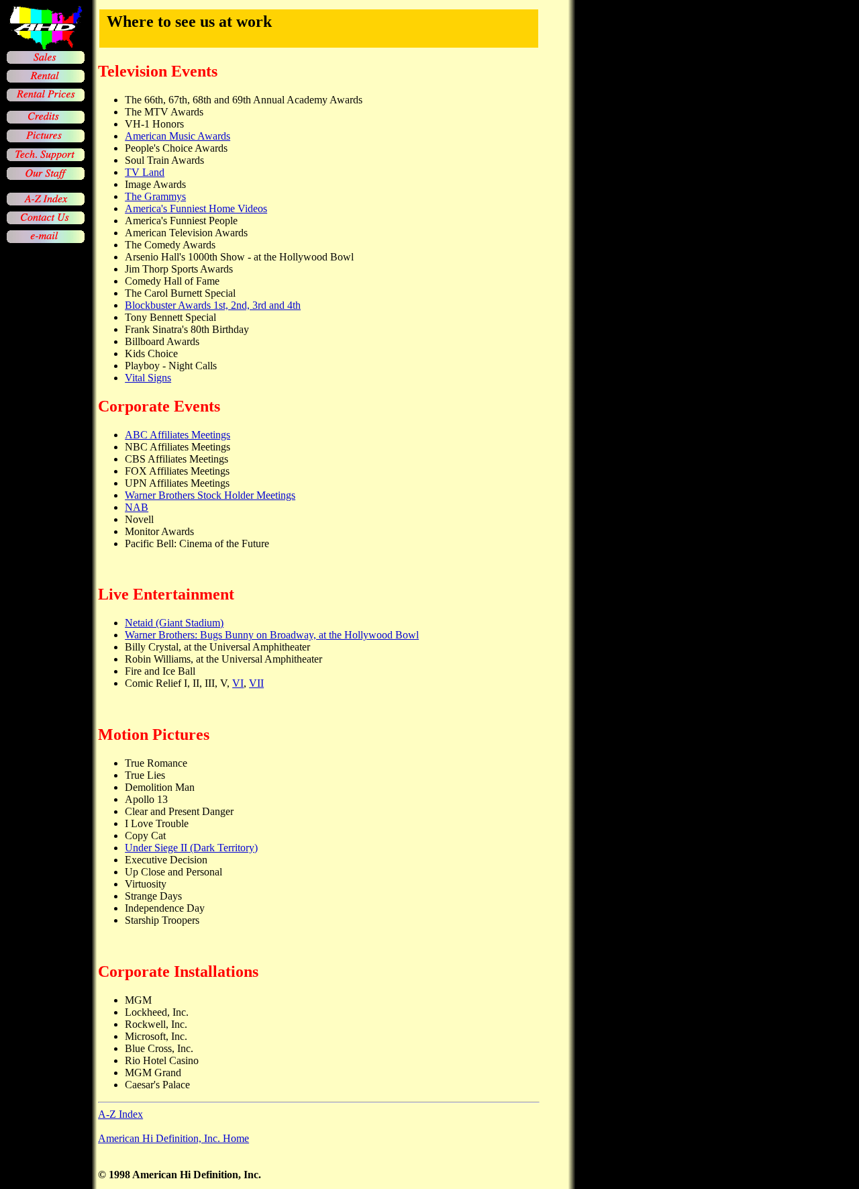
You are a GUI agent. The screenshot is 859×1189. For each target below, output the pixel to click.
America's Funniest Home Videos (196, 208)
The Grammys (155, 196)
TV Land (144, 172)
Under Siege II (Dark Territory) (191, 847)
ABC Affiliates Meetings (177, 434)
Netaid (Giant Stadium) (174, 622)
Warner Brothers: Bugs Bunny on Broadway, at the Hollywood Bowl (272, 634)
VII (256, 683)
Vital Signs (148, 377)
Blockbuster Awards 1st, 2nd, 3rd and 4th (213, 305)
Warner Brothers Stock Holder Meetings (210, 495)
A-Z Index (120, 1114)
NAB (136, 507)
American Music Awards (177, 136)
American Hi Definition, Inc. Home (173, 1138)
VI (238, 683)
